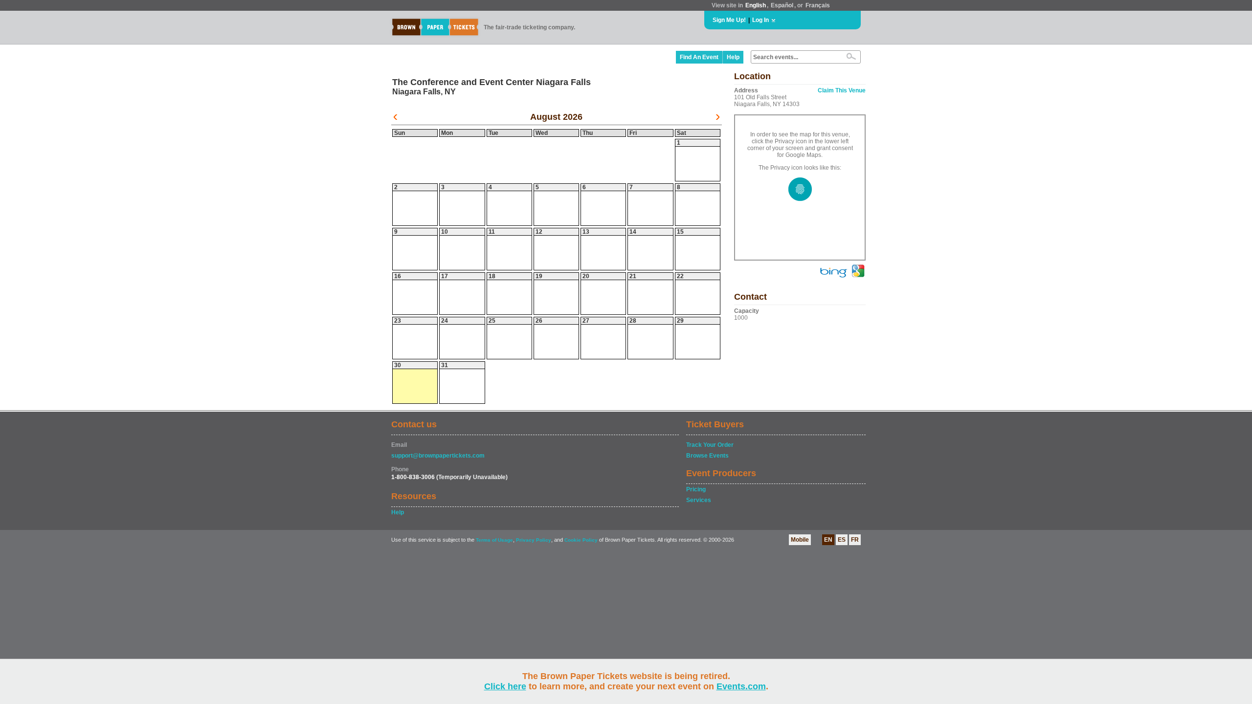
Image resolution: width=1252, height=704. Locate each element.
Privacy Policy (533, 540)
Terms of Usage (494, 540)
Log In (760, 20)
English (755, 5)
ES (842, 539)
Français (817, 5)
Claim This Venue (842, 90)
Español (782, 5)
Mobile (800, 539)
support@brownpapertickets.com (438, 455)
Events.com (741, 686)
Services (698, 500)
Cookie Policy (581, 540)
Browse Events (707, 455)
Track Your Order (710, 444)
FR (855, 539)
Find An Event (699, 57)
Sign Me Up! (729, 20)
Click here (505, 686)
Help (733, 57)
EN (828, 539)
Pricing (696, 489)
